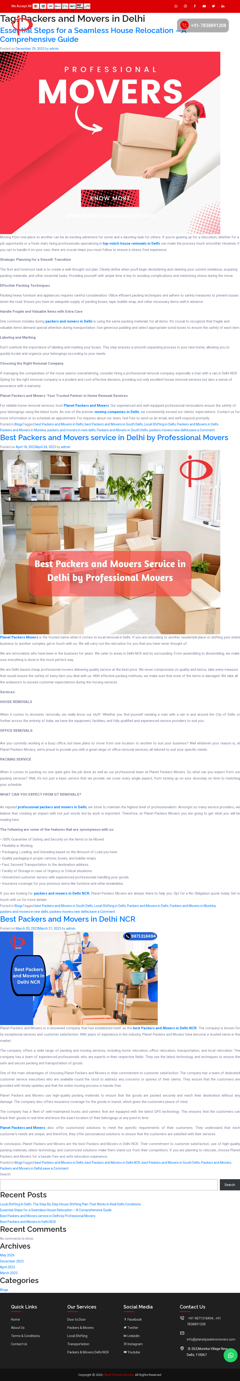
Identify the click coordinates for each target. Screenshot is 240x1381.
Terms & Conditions (25, 1336)
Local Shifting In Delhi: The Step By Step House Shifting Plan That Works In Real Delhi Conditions (70, 1204)
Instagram (135, 1344)
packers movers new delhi (168, 430)
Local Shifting (77, 1336)
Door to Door (76, 1319)
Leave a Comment (201, 430)
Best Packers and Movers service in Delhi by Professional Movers (114, 437)
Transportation (78, 1344)
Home (57, 25)
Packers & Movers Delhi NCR (88, 1352)
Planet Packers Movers (118, 1375)
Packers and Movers (216, 1162)
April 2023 (7, 1267)
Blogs (19, 424)
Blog (143, 25)
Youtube (133, 1352)
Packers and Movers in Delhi (197, 424)
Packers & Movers (80, 1328)
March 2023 (9, 1273)
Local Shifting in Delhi (160, 424)
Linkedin (133, 1336)
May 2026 (7, 1255)
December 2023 (12, 1261)
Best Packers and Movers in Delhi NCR (67, 919)
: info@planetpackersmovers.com (211, 1336)
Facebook (134, 1319)
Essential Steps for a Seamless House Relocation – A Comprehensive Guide (56, 1210)
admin (54, 49)
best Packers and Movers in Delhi (59, 424)
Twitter (132, 1328)
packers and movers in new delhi (71, 430)
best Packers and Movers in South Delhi (114, 424)
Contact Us (162, 25)
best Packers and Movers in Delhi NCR (112, 1162)
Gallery (127, 25)
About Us (73, 25)
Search (5, 1174)
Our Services (98, 25)
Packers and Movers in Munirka (23, 430)
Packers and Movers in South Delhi (122, 430)
